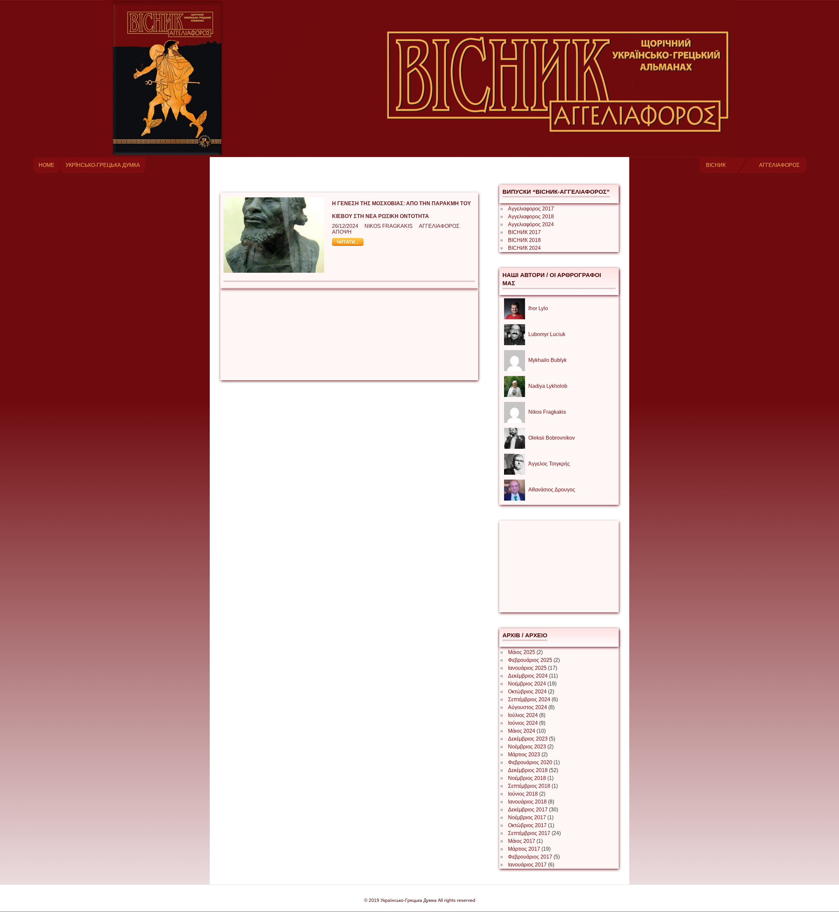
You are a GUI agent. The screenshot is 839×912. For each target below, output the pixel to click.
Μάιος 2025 (521, 652)
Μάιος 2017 (521, 841)
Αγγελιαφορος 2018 (531, 216)
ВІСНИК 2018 (524, 240)
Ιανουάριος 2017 (527, 864)
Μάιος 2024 (521, 731)
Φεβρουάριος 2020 (530, 762)
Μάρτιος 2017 (524, 849)
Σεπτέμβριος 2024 (529, 699)
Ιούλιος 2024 (523, 715)
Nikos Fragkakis (388, 226)
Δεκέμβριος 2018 (528, 770)
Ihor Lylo (538, 308)
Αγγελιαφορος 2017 (531, 208)
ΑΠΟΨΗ (342, 232)
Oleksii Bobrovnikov (551, 438)
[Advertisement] (349, 334)
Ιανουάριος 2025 (527, 668)
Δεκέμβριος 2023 (528, 739)
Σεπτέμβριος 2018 (529, 786)
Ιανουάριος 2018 (527, 801)
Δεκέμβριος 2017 (528, 809)
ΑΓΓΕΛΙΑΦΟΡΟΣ (779, 165)
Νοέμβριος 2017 (527, 817)
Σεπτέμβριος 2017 (529, 833)
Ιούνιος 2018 (523, 794)
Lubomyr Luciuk (546, 334)
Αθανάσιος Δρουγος (551, 489)
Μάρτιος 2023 (524, 754)
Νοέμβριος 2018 (527, 778)
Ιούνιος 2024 (523, 723)
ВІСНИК (716, 165)
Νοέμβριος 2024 (527, 683)
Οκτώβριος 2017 (527, 825)
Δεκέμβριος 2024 (528, 676)
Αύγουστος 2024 (527, 707)
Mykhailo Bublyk (547, 360)
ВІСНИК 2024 (524, 248)
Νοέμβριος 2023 (527, 746)
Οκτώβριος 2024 (527, 691)
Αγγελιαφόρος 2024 (531, 224)
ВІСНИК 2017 (524, 232)
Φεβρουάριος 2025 (530, 660)
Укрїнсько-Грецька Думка (103, 165)
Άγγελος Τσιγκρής (549, 463)
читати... (348, 242)
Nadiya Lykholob (547, 386)
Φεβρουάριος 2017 (530, 857)
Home (46, 165)
